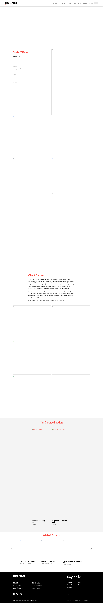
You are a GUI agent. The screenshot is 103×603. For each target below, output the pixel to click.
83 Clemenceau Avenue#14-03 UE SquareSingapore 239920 (37, 587)
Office (14, 76)
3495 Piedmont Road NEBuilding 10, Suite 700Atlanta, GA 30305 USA (18, 587)
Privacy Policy (29, 600)
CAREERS (85, 3)
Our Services (69, 582)
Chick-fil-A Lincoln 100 (47, 561)
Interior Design (16, 69)
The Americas (16, 84)
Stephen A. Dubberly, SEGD (59, 521)
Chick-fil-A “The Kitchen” (27, 561)
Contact (91, 3)
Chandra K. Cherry (38, 521)
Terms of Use (24, 600)
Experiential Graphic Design (19, 68)
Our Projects (69, 584)
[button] (90, 549)
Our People (69, 587)
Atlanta (14, 61)
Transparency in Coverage (17, 600)
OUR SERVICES (56, 3)
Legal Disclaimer (34, 600)
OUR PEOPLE (64, 3)
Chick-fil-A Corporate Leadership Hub (72, 562)
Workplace (15, 77)
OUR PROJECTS (72, 3)
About (79, 3)
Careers (80, 584)
